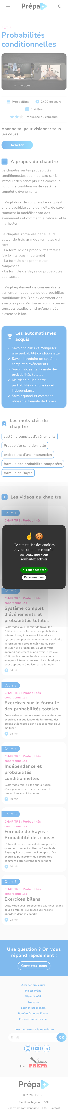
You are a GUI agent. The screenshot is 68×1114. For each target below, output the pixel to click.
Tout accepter (35, 570)
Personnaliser (34, 577)
